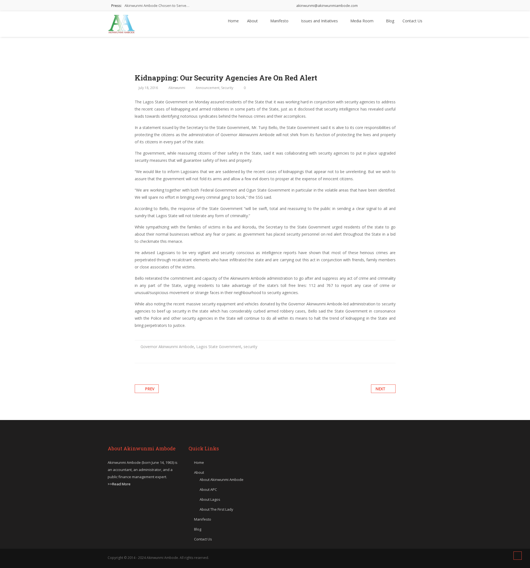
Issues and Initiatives (320, 20)
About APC (208, 489)
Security (227, 87)
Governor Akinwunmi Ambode (167, 346)
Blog (390, 20)
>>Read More (119, 483)
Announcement (207, 87)
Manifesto (280, 20)
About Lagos (210, 499)
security (250, 346)
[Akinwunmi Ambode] (121, 23)
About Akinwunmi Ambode (221, 479)
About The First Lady (216, 509)
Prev (149, 388)
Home (233, 20)
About (253, 20)
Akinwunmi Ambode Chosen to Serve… (156, 5)
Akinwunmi (176, 87)
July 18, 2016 (148, 87)
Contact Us (412, 20)
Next (380, 388)
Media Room (362, 20)
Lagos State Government (218, 346)
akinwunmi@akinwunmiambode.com (326, 5)
